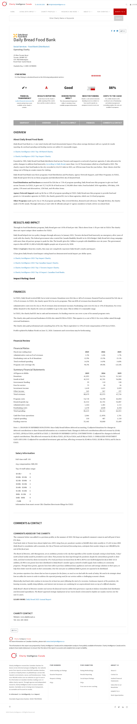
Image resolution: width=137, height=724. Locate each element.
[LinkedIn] (117, 31)
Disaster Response (56, 674)
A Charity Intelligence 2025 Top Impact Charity (32, 258)
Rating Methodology (86, 670)
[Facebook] (111, 31)
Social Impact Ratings (87, 678)
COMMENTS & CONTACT (112, 123)
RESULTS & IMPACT (68, 123)
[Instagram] (127, 707)
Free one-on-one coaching (88, 686)
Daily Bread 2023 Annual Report (38, 599)
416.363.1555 (41, 4)
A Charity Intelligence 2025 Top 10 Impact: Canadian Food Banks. (39, 272)
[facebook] (115, 707)
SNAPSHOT (24, 123)
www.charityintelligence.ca (55, 641)
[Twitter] (114, 31)
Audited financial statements (23, 101)
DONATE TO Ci (115, 691)
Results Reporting (86, 674)
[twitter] (119, 707)
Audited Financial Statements (116, 679)
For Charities (102, 12)
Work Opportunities (117, 695)
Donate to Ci (120, 12)
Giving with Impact (27, 12)
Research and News (69, 12)
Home (12, 12)
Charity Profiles (48, 12)
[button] (133, 5)
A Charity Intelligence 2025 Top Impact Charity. (32, 156)
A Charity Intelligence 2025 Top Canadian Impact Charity (35, 263)
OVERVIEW (46, 123)
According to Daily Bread (55, 164)
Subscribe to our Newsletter (116, 686)
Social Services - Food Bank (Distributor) (31, 46)
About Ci (87, 12)
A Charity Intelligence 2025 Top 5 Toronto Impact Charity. (36, 267)
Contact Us (114, 674)
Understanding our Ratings (58, 670)
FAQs (51, 682)
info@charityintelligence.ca (57, 4)
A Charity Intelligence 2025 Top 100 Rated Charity (33, 151)
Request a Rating (55, 678)
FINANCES (90, 123)
